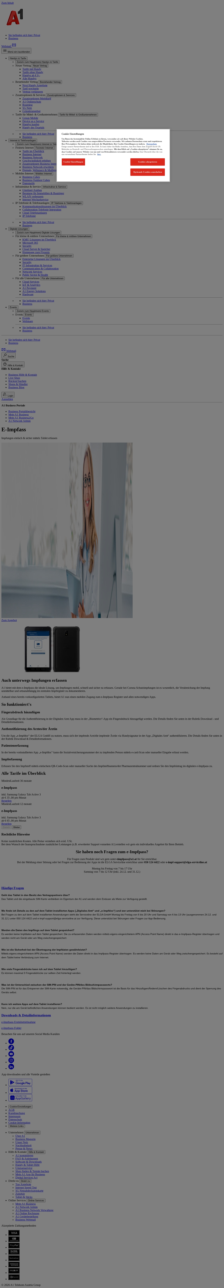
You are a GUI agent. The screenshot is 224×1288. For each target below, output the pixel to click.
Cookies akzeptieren (147, 162)
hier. (99, 154)
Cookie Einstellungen (73, 162)
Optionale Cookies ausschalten (147, 172)
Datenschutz (151, 144)
